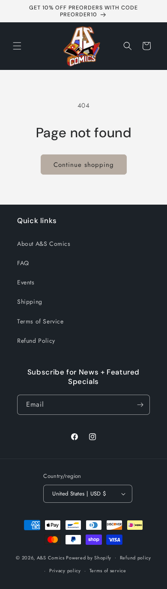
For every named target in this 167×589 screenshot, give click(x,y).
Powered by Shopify (88, 557)
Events (26, 282)
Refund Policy (36, 340)
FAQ (23, 263)
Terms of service (107, 570)
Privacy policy (65, 570)
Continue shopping (84, 164)
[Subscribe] (140, 405)
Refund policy (135, 557)
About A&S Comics (44, 243)
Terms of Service (40, 321)
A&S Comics (51, 557)
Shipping (29, 301)
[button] (17, 45)
